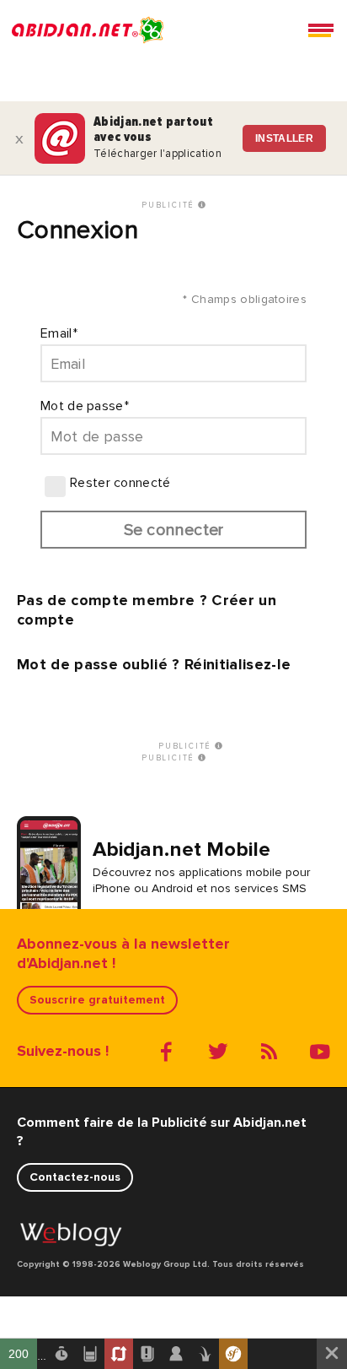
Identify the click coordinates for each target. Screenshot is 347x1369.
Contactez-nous (74, 1177)
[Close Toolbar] (332, 1354)
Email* (58, 333)
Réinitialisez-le (237, 664)
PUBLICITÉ (169, 205)
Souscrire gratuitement (97, 1000)
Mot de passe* (84, 406)
